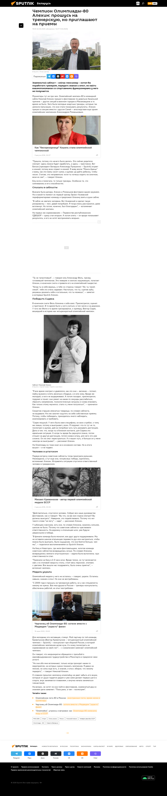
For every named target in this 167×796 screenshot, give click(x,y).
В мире (110, 746)
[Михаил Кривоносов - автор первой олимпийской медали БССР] (66, 482)
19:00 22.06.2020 (38, 29)
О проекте (15, 767)
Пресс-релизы (56, 767)
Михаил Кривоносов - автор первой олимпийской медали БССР (63, 501)
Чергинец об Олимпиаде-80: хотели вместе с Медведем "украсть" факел (61, 625)
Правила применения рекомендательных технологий (31, 770)
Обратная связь (59, 770)
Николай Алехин (71, 719)
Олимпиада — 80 (38, 723)
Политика (74, 746)
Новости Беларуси (52, 723)
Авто (141, 746)
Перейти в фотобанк (56, 387)
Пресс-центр (70, 767)
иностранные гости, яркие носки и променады (68, 699)
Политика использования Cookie (141, 767)
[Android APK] (148, 778)
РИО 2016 (36, 719)
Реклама (97, 767)
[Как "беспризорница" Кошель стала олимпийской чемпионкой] (66, 130)
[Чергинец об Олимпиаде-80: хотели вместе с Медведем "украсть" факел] (66, 606)
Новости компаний (84, 767)
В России (64, 746)
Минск (62, 719)
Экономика (86, 746)
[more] (97, 155)
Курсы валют (99, 746)
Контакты (45, 767)
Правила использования (30, 767)
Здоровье (119, 746)
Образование (131, 746)
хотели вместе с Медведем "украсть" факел (67, 705)
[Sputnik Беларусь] (23, 6)
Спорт (44, 719)
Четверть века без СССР (87, 719)
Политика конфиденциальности (114, 767)
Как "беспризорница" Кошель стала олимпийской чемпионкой (63, 149)
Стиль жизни (53, 719)
